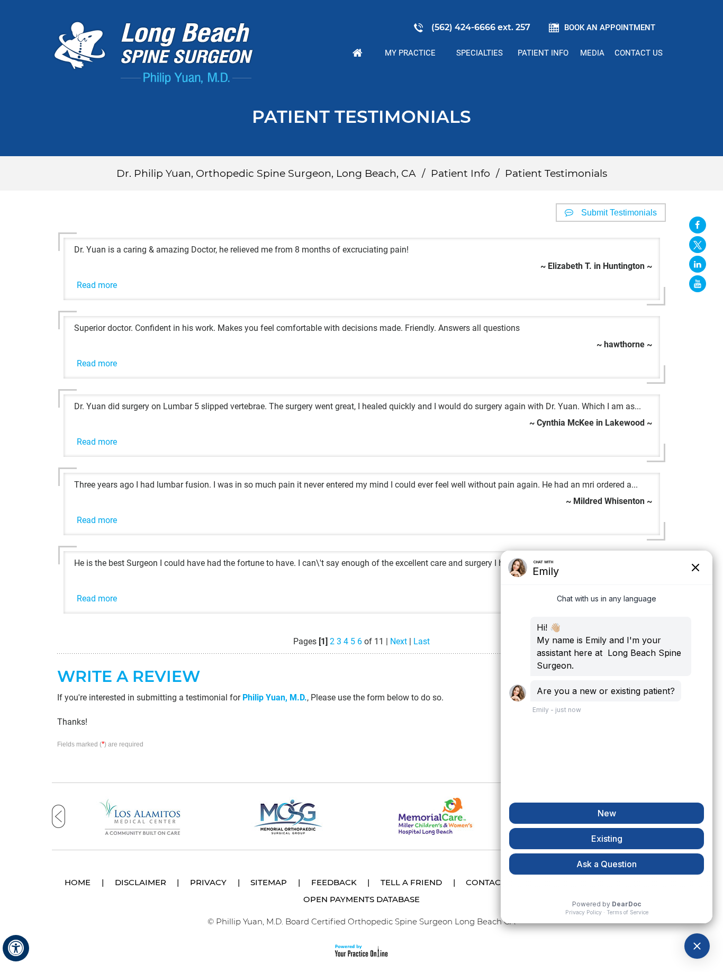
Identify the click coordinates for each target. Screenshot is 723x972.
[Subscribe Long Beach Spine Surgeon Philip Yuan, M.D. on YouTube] (697, 283)
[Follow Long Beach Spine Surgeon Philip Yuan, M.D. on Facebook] (697, 225)
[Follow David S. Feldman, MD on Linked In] (697, 264)
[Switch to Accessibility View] (16, 948)
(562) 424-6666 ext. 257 (480, 27)
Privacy (208, 882)
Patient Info (543, 53)
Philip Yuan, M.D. (274, 697)
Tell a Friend (411, 882)
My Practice (410, 53)
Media (592, 53)
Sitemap (268, 882)
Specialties (479, 53)
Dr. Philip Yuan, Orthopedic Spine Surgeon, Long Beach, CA (266, 173)
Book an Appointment (609, 27)
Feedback (334, 882)
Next (398, 641)
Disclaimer (140, 882)
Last (421, 641)
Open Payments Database (361, 899)
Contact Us (638, 53)
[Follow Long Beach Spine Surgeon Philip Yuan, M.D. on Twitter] (697, 244)
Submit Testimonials (619, 212)
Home (358, 53)
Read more (97, 285)
